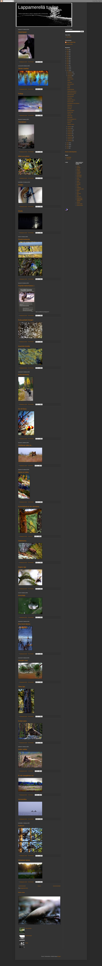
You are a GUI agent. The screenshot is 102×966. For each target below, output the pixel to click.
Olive (78, 192)
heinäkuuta (70, 130)
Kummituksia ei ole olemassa (28, 506)
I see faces (68, 158)
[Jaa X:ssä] (39, 62)
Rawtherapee (79, 198)
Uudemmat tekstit (22, 886)
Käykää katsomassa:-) (26, 286)
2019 (68, 61)
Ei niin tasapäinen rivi (26, 775)
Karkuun (21, 826)
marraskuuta (70, 73)
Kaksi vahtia (22, 749)
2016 (68, 67)
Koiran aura (22, 721)
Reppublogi (68, 157)
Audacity (78, 167)
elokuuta (69, 128)
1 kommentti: (30, 536)
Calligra (78, 170)
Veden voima (21, 892)
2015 (68, 68)
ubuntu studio (79, 203)
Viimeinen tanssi (24, 860)
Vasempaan (22, 32)
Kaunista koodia (24, 346)
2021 (68, 58)
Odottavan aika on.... (25, 445)
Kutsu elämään (28, 928)
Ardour (78, 166)
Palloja (20, 94)
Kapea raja (22, 567)
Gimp (78, 178)
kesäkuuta (70, 131)
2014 (68, 70)
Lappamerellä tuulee (38, 7)
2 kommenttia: (30, 465)
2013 (68, 142)
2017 (68, 65)
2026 (68, 49)
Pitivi (78, 195)
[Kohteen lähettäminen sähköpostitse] (36, 62)
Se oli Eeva (22, 409)
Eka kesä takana (24, 624)
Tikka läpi (21, 687)
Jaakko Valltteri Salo (71, 42)
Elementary (79, 176)
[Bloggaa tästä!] (37, 62)
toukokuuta (70, 133)
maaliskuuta (70, 137)
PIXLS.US (79, 196)
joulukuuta (70, 72)
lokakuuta (70, 75)
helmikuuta (70, 138)
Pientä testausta (24, 239)
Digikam (78, 173)
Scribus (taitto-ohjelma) (80, 200)
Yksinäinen (22, 122)
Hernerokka (22, 799)
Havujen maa (23, 660)
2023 (68, 54)
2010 (68, 148)
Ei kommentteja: (31, 61)
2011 (68, 146)
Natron (78, 190)
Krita (78, 185)
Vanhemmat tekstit (56, 886)
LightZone (79, 187)
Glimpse (78, 179)
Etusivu (39, 886)
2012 (68, 144)
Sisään (20, 185)
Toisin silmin (68, 36)
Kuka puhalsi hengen (25, 320)
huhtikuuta (70, 135)
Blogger (59, 956)
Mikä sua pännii (23, 156)
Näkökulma (22, 541)
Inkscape (78, 182)
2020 (68, 60)
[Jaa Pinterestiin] (42, 62)
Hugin (78, 181)
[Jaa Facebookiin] (40, 62)
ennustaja (21, 595)
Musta (20, 211)
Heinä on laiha (23, 472)
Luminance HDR (80, 189)
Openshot (79, 193)
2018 (68, 63)
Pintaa (26, 942)
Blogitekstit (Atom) (24, 888)
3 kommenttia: (30, 794)
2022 (68, 56)
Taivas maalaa (23, 68)
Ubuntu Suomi (80, 205)
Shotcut (78, 202)
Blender (78, 169)
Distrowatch (79, 175)
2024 (68, 53)
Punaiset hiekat (28, 935)
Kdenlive (78, 184)
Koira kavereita (23, 375)
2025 (68, 51)
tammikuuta (70, 140)
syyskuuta (70, 126)
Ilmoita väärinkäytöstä (70, 151)
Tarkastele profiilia (69, 44)
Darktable (79, 172)
